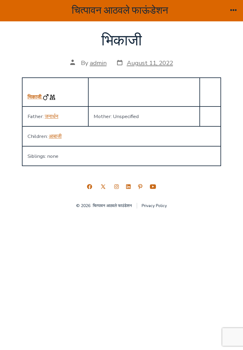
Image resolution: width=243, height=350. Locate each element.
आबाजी (55, 136)
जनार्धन (51, 116)
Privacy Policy (154, 206)
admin (98, 63)
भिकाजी (35, 96)
